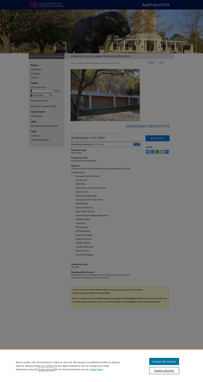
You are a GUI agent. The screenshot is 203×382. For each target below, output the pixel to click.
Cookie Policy (96, 369)
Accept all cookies (164, 361)
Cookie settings (46, 369)
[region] (101, 365)
